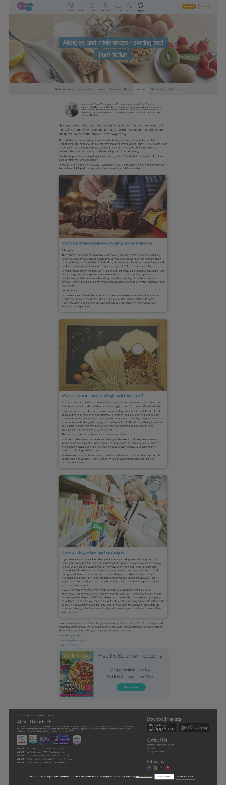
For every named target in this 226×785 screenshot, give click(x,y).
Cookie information (185, 777)
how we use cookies (144, 777)
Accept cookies (164, 777)
